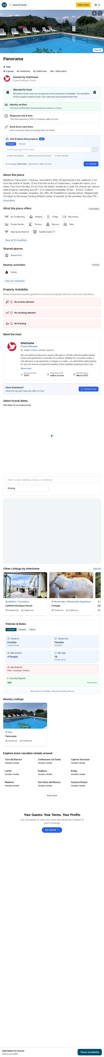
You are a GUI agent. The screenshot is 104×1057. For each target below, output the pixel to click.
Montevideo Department (79, 601)
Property (10, 144)
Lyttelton (12, 601)
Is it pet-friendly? (62, 156)
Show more (26, 368)
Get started (50, 830)
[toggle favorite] (44, 575)
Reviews (22, 144)
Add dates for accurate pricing (17, 405)
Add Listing (83, 5)
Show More (9, 200)
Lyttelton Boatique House (18, 605)
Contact (92, 164)
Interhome (27, 343)
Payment (22, 629)
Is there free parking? (15, 156)
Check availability (89, 1052)
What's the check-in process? (39, 156)
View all (97, 50)
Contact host (90, 389)
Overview (11, 629)
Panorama (10, 736)
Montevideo (60, 601)
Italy (8, 67)
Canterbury (24, 601)
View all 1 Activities (15, 281)
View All (97, 568)
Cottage (55, 605)
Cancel (32, 629)
